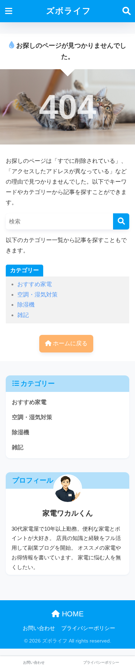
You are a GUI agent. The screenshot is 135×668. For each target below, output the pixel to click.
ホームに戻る (69, 343)
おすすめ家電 (34, 284)
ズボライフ (68, 10)
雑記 (23, 315)
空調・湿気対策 (37, 295)
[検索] (121, 221)
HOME (72, 614)
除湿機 (26, 305)
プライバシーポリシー (88, 628)
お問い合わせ (39, 628)
